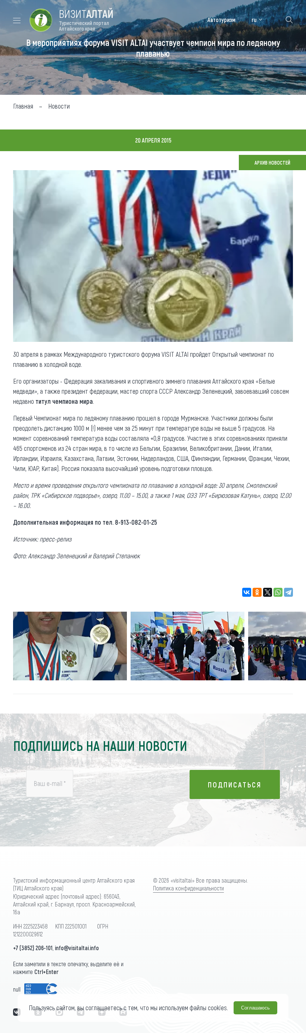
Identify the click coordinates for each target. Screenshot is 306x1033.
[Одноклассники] (257, 592)
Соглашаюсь (255, 1008)
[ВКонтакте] (246, 592)
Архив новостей (272, 162)
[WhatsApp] (278, 592)
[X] (267, 592)
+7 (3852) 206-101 (33, 947)
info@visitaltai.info (77, 947)
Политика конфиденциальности (188, 888)
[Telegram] (288, 592)
